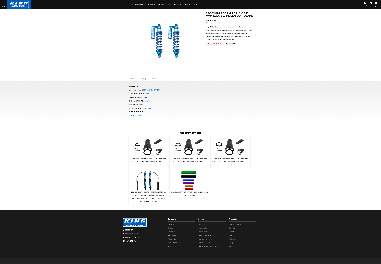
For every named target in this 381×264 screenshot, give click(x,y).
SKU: (207, 20)
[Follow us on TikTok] (137, 241)
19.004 (144, 97)
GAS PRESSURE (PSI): (136, 101)
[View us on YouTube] (131, 241)
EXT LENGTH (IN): (135, 97)
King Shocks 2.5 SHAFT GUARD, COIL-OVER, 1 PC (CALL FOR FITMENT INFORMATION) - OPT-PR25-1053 (189, 162)
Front (149, 108)
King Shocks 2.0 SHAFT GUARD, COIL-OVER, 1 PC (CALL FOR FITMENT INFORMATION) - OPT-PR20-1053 (148, 162)
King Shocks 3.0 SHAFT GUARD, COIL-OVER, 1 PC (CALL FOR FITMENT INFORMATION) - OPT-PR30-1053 (230, 162)
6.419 (141, 104)
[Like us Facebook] (124, 241)
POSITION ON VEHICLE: (138, 108)
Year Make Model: (135, 90)
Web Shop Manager (208, 261)
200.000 (147, 101)
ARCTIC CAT (137, 115)
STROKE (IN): (133, 104)
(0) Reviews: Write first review (214, 23)
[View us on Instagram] (128, 241)
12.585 (146, 93)
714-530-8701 (129, 230)
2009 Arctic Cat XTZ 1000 (151, 90)
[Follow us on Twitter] (135, 241)
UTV (130, 115)
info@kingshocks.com (132, 234)
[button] (138, 4)
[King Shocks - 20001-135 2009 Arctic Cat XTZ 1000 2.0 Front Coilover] (165, 40)
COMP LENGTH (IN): (136, 93)
